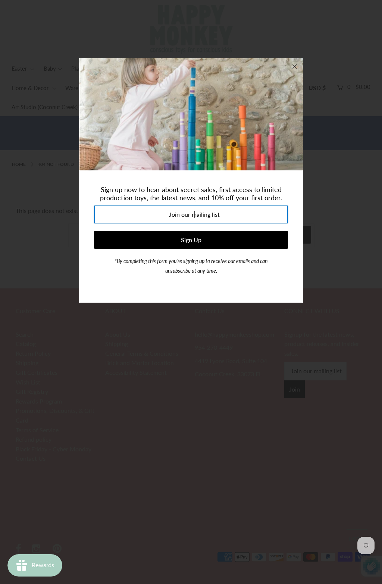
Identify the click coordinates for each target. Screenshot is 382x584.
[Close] (294, 66)
